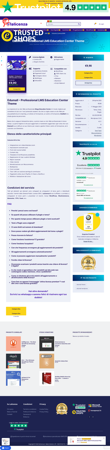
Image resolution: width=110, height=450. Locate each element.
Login (102, 24)
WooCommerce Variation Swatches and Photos (62, 343)
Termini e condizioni (29, 409)
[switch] (5, 443)
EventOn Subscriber (61, 361)
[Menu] (9, 439)
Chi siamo (10, 409)
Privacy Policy (44, 412)
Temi (96, 131)
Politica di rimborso (29, 412)
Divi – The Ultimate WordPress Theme (28, 361)
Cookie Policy (44, 409)
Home (31, 44)
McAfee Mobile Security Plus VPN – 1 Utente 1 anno (62, 378)
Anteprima (88, 83)
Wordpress (97, 135)
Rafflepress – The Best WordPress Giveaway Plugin (29, 343)
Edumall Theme (81, 284)
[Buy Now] (87, 440)
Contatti (9, 414)
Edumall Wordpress (82, 288)
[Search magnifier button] (79, 24)
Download (36, 44)
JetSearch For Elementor (26, 378)
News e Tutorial (12, 412)
